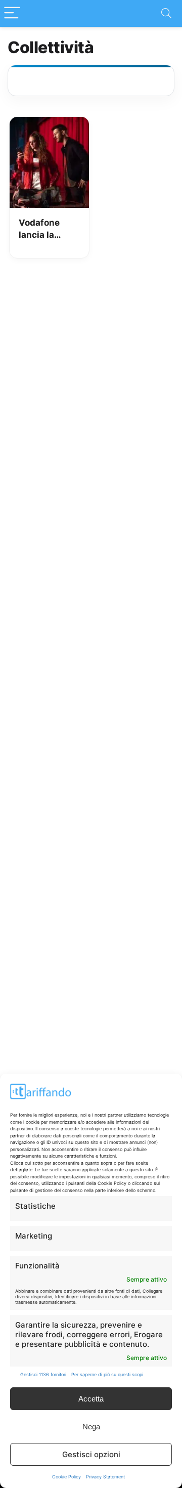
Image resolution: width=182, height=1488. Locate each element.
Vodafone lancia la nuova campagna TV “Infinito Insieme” (48, 229)
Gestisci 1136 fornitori (43, 1374)
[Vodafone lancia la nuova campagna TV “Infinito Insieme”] (49, 124)
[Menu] (12, 13)
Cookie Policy (66, 1476)
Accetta (91, 1398)
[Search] (166, 13)
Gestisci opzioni (91, 1454)
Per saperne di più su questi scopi (107, 1374)
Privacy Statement (105, 1476)
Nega (91, 1426)
